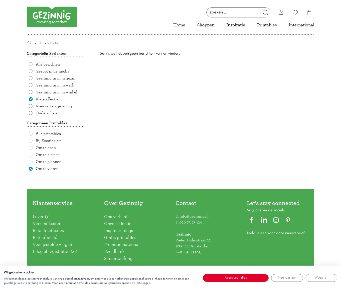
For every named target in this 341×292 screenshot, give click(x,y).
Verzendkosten (47, 223)
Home (179, 25)
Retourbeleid (45, 237)
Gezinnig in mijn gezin (55, 78)
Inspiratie (235, 25)
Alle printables (48, 134)
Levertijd (41, 217)
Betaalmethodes (48, 230)
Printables (267, 25)
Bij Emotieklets (48, 141)
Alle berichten (48, 64)
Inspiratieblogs (118, 230)
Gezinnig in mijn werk (55, 85)
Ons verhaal (115, 217)
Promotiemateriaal (122, 244)
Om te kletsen (48, 155)
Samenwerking (118, 258)
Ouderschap (46, 113)
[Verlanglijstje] (295, 12)
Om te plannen (48, 162)
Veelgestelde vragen (52, 244)
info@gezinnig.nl (193, 216)
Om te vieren (47, 169)
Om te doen (46, 148)
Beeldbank (114, 251)
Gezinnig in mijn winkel (56, 92)
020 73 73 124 (190, 222)
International (301, 25)
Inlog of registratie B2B (55, 251)
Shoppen (205, 25)
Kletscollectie (47, 99)
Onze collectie (117, 223)
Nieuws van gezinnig (54, 106)
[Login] (281, 12)
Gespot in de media (52, 71)
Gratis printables (120, 237)
